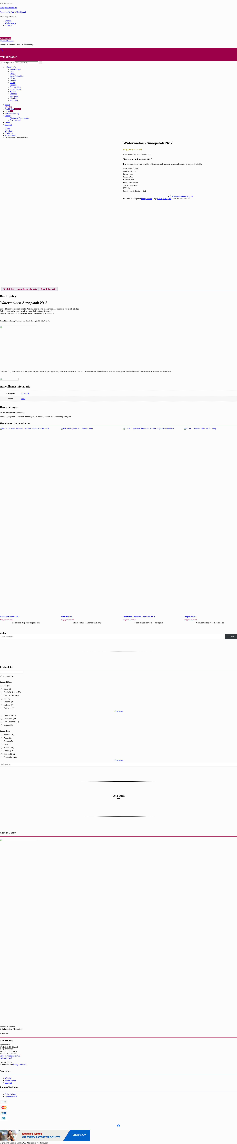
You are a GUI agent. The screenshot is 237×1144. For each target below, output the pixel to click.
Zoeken (3, 633)
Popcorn (13, 85)
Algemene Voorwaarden (19, 118)
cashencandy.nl (6, 1058)
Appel (7, 738)
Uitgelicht (14, 98)
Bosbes (8, 751)
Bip (7, 686)
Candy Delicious (12, 692)
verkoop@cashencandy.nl (10, 1056)
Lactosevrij (10, 718)
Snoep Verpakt (15, 89)
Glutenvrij (10, 715)
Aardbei (9, 735)
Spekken (13, 94)
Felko (23, 399)
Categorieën (11, 67)
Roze (165, 199)
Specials (13, 91)
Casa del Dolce (11, 695)
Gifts (12, 71)
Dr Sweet (9, 708)
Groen (159, 199)
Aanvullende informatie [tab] (27, 289)
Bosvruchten (10, 757)
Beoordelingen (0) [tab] (48, 289)
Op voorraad (8, 676)
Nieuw (12, 78)
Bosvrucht (9, 754)
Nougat (13, 80)
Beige (7, 744)
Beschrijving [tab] (8, 289)
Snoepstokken (15, 87)
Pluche (12, 83)
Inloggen (8, 25)
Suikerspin (14, 96)
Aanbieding (9, 109)
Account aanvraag (12, 113)
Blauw (9, 748)
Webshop (8, 107)
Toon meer (118, 711)
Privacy (8, 116)
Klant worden (5, 38)
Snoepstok (25, 393)
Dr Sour (8, 705)
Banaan (8, 741)
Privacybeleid (15, 120)
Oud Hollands (11, 722)
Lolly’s (12, 74)
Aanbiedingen (15, 69)
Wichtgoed (14, 100)
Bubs (7, 689)
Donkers (8, 702)
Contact (8, 122)
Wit (169, 199)
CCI (7, 699)
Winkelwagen (10, 23)
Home (7, 105)
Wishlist (8, 21)
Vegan (8, 725)
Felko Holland (10, 1094)
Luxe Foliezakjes (16, 76)
